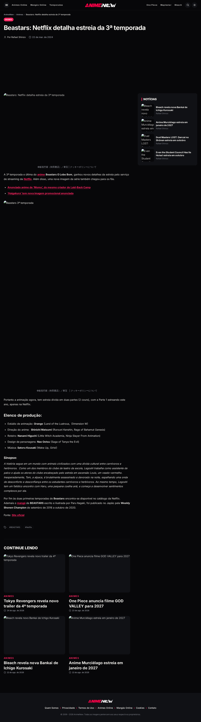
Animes (19, 14)
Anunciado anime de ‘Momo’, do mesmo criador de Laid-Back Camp (49, 187)
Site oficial (18, 515)
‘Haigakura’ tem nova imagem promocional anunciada (40, 193)
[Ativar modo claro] (194, 5)
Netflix (28, 179)
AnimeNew (9, 14)
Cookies (140, 707)
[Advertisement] (100, 66)
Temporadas (56, 5)
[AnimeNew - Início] (100, 5)
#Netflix (28, 527)
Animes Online (19, 5)
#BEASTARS (14, 527)
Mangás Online (38, 5)
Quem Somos (52, 707)
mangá (21, 503)
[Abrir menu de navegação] (6, 5)
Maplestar (165, 5)
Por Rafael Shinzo (16, 37)
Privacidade (68, 707)
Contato (152, 707)
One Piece (152, 5)
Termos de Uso (86, 707)
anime (41, 174)
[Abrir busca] (187, 5)
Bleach (178, 5)
